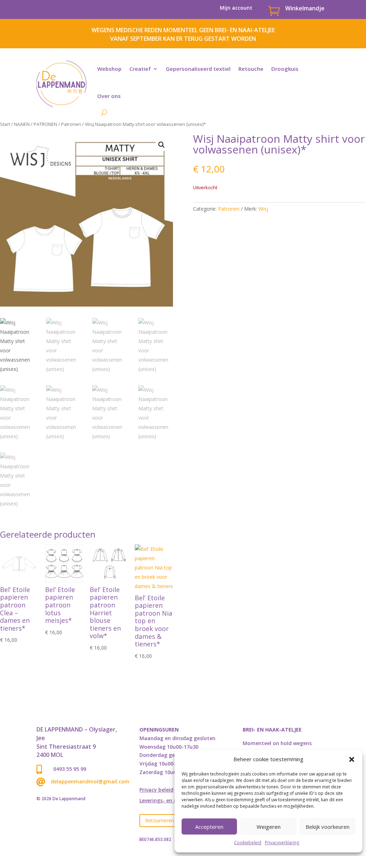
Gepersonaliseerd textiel (198, 68)
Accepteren (209, 826)
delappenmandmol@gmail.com (90, 781)
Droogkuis (284, 68)
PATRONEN (45, 124)
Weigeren (269, 826)
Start (5, 124)
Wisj (263, 208)
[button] (351, 759)
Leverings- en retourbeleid (172, 801)
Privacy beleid (156, 790)
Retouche (250, 68)
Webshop (109, 68)
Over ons (109, 95)
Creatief (140, 68)
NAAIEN (22, 124)
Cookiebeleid (247, 843)
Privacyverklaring (282, 843)
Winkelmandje (305, 8)
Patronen (71, 124)
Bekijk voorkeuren (328, 826)
